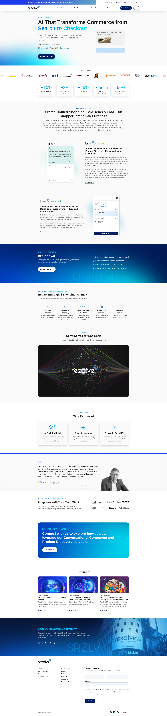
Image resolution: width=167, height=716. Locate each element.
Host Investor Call (58, 2)
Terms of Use (76, 712)
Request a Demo (66, 681)
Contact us (64, 679)
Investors (64, 676)
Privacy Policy (58, 712)
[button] (81, 487)
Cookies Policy (67, 712)
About (63, 671)
